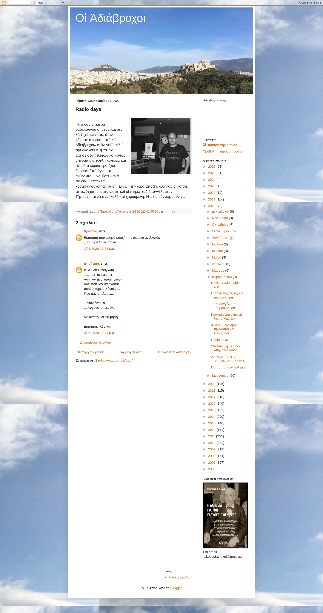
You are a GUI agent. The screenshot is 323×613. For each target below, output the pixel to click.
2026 (212, 166)
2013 (212, 423)
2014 (212, 416)
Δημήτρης (92, 263)
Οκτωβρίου (220, 224)
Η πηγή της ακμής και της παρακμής (227, 295)
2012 (212, 430)
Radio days (219, 340)
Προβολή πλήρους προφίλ (222, 151)
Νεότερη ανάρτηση (90, 352)
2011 (212, 436)
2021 (212, 199)
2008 (212, 456)
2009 (212, 449)
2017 (212, 397)
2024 (212, 179)
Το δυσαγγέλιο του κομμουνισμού (224, 306)
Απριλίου (219, 264)
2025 (212, 173)
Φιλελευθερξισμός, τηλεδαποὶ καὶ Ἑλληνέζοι (225, 329)
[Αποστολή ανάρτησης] (173, 211)
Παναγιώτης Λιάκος (222, 145)
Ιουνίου (218, 251)
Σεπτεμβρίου (222, 231)
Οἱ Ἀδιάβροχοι (110, 18)
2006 (212, 469)
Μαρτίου (218, 270)
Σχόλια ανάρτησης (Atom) (114, 360)
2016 (212, 403)
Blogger (176, 588)
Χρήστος (91, 231)
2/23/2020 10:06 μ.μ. (99, 249)
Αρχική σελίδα (131, 352)
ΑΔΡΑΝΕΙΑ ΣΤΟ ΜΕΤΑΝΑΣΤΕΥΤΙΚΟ (227, 359)
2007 (212, 462)
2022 (212, 193)
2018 (212, 390)
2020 (212, 206)
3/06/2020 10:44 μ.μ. (99, 333)
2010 (212, 443)
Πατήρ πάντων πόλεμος (228, 367)
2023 (212, 186)
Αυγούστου (221, 238)
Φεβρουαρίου (222, 277)
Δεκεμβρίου (221, 211)
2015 (212, 410)
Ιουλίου (218, 244)
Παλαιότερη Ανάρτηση (174, 352)
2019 (212, 384)
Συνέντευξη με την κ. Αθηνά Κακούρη (226, 348)
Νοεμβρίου (220, 218)
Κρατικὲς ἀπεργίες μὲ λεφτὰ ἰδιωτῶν (226, 316)
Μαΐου (217, 257)
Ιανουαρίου (220, 375)
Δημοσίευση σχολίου (95, 342)
